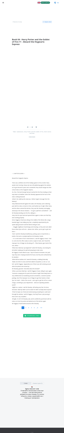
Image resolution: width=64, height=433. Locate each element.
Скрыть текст (48, 21)
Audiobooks (20, 132)
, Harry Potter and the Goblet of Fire (33, 132)
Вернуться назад (17, 21)
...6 (37, 307)
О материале (32, 136)
